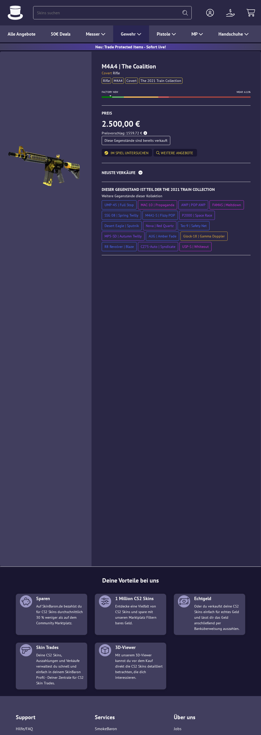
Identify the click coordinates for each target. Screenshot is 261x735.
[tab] (176, 173)
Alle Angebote (21, 34)
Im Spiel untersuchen (129, 153)
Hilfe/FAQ (24, 728)
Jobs (177, 728)
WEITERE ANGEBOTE (176, 153)
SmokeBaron (106, 728)
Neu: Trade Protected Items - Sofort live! (130, 46)
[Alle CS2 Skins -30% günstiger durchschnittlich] (15, 12)
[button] (210, 12)
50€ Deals (61, 34)
